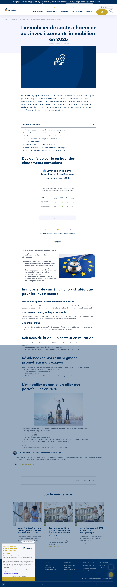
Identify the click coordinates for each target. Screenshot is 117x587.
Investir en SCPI (37, 11)
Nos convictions (77, 11)
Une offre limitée (34, 142)
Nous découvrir (50, 11)
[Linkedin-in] (15, 464)
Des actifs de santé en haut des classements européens (45, 130)
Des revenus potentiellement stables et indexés (44, 136)
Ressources (89, 11)
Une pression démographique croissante (42, 139)
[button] (93, 124)
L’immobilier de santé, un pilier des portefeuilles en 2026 (45, 151)
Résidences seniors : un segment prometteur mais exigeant (46, 148)
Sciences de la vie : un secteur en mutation (40, 145)
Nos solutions (64, 11)
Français (104, 7)
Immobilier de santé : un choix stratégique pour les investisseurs (48, 133)
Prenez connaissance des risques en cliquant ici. (79, 3)
